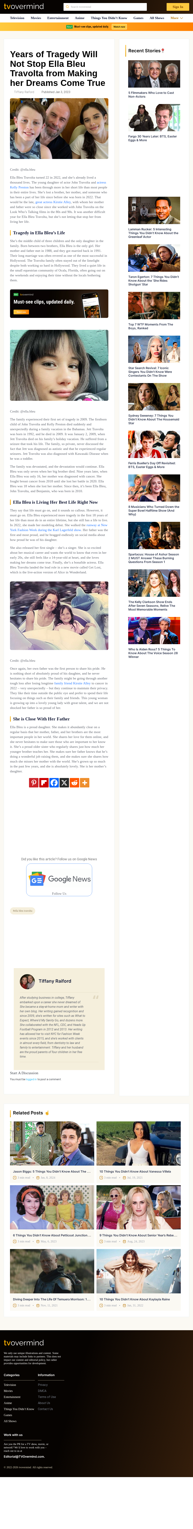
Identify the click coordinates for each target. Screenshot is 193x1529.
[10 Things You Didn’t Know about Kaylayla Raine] (138, 1315)
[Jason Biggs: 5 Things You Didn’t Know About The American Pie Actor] (52, 1188)
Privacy (43, 1432)
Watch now (119, 26)
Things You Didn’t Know (110, 18)
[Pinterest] (33, 827)
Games (140, 18)
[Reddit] (74, 827)
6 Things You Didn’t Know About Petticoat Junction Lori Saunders (60, 1279)
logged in (31, 1123)
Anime (81, 18)
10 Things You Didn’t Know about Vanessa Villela (135, 1215)
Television (17, 18)
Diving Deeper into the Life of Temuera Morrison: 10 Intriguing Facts (62, 1343)
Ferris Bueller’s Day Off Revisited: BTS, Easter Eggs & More (152, 465)
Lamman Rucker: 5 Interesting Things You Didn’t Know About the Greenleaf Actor (153, 233)
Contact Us (45, 1456)
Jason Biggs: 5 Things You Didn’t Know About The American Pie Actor (64, 1215)
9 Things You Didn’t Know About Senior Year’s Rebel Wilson (142, 1279)
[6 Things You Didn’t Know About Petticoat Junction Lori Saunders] (52, 1251)
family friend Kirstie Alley (54, 717)
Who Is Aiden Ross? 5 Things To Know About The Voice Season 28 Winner (153, 653)
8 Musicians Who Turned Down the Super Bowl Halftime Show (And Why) (153, 510)
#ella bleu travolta (24, 955)
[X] (64, 827)
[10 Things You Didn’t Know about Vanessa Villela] (138, 1188)
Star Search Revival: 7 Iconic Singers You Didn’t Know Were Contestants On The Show (150, 371)
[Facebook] (54, 827)
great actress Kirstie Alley (30, 207)
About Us (44, 1450)
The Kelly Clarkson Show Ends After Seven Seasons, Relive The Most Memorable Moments (151, 605)
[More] (84, 827)
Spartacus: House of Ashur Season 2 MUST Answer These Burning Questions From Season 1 (153, 558)
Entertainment (59, 18)
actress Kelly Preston (33, 187)
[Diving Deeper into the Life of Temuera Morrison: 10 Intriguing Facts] (52, 1315)
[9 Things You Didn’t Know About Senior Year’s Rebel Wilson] (138, 1251)
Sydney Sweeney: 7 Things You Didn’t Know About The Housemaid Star (153, 419)
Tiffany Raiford (24, 92)
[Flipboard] (44, 827)
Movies (36, 18)
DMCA (42, 1438)
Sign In (177, 7)
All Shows (159, 18)
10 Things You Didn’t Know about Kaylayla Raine (135, 1343)
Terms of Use (47, 1444)
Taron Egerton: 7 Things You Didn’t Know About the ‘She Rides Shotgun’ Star (153, 280)
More (176, 18)
